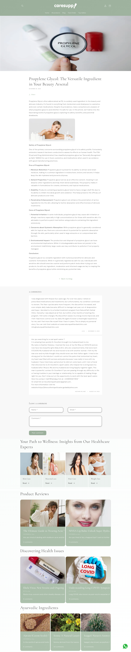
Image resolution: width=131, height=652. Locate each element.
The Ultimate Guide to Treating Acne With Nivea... (42, 530)
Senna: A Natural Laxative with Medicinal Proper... (65, 635)
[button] (22, 6)
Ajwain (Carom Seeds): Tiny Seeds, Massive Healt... (35, 635)
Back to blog (66, 279)
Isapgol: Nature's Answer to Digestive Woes (96, 635)
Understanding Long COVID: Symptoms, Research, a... (88, 587)
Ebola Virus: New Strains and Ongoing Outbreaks (42, 587)
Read (25, 483)
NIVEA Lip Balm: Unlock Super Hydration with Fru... (88, 530)
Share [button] (33, 94)
